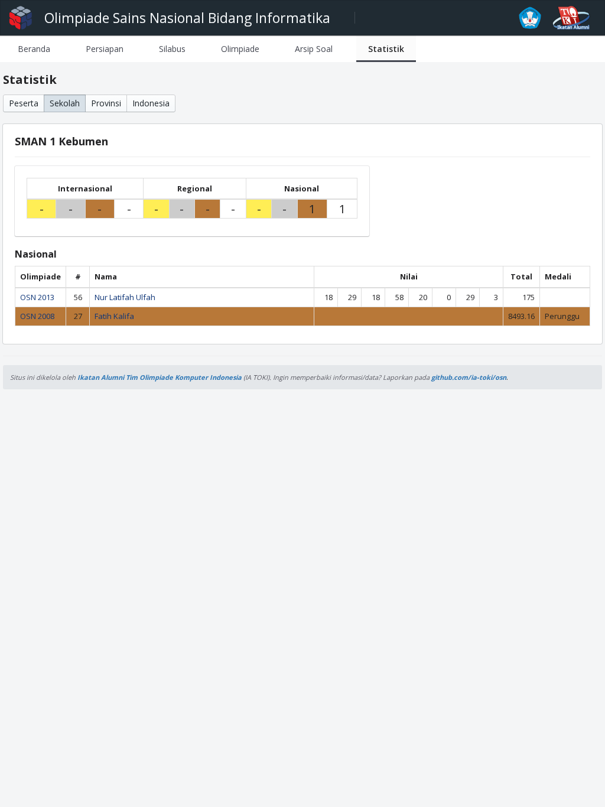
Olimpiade (240, 48)
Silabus (172, 48)
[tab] (34, 48)
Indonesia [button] (151, 103)
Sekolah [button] (65, 103)
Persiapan (104, 48)
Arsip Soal (314, 48)
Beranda (34, 48)
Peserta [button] (23, 103)
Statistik (386, 48)
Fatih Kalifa (114, 316)
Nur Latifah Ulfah (125, 297)
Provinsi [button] (106, 103)
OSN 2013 (37, 297)
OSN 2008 (37, 316)
